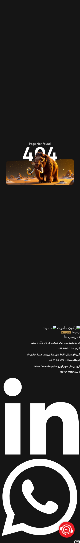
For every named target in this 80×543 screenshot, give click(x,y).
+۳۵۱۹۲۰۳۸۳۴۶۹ (67, 372)
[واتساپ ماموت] (40, 537)
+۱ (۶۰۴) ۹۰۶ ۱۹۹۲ (55, 360)
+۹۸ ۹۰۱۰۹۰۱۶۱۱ (66, 348)
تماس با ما (66, 332)
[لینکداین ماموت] (40, 456)
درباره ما (76, 332)
